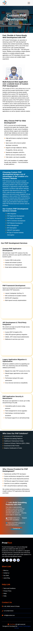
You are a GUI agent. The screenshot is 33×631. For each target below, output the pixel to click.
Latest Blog (6, 578)
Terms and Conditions (9, 588)
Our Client (6, 575)
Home (4, 24)
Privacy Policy (7, 591)
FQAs (4, 596)
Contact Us (16, 528)
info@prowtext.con (9, 615)
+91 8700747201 (9, 611)
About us (5, 570)
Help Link (6, 584)
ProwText (12, 624)
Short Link (6, 566)
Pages (10, 24)
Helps (5, 593)
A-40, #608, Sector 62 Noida (11, 606)
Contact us (6, 573)
